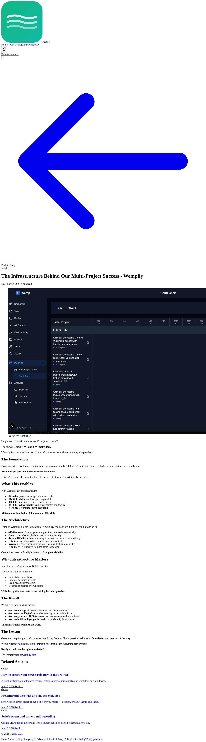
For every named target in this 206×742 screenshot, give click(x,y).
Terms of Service (47, 739)
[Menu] (2, 57)
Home (4, 44)
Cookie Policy (78, 739)
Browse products (10, 54)
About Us (13, 44)
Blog (20, 44)
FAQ (36, 44)
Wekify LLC (16, 733)
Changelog (28, 44)
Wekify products (93, 739)
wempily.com (29, 654)
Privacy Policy (63, 739)
